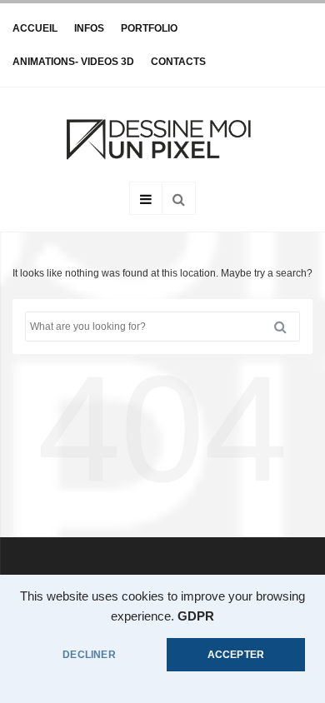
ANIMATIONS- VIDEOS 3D (73, 61)
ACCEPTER (236, 655)
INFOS (89, 28)
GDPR (196, 616)
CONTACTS (178, 61)
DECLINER (88, 655)
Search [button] (286, 327)
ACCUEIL (35, 28)
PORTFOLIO (149, 28)
